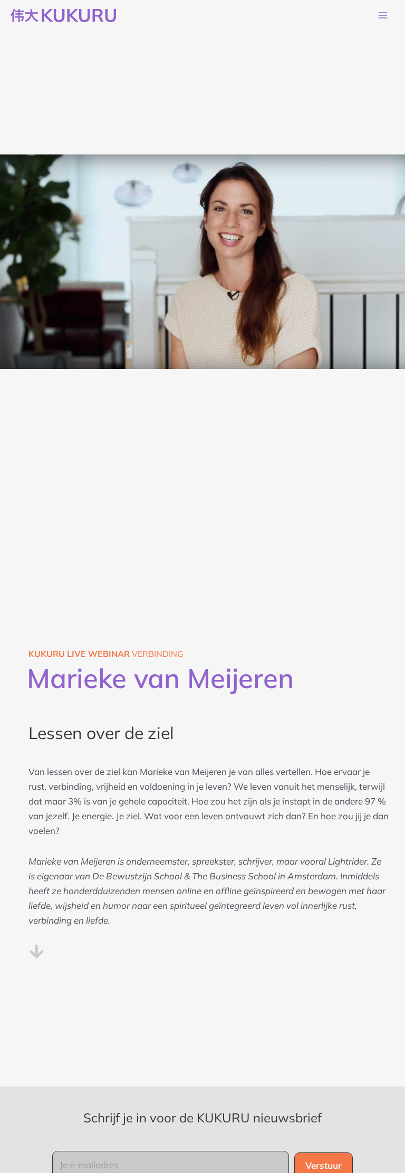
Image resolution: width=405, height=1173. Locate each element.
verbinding (106, 653)
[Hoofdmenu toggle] (382, 15)
